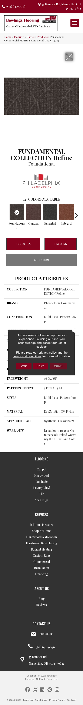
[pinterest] (49, 689)
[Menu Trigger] (74, 23)
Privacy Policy (56, 700)
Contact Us (23, 244)
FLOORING (41, 459)
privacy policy (48, 352)
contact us (46, 634)
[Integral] (66, 212)
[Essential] (50, 212)
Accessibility (14, 700)
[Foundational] (17, 212)
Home (7, 36)
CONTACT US (41, 623)
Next (76, 213)
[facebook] (27, 689)
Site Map (71, 700)
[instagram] (57, 689)
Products (42, 36)
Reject (40, 366)
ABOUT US (41, 588)
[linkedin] (42, 689)
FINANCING (60, 244)
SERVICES (41, 514)
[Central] (33, 212)
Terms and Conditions (35, 700)
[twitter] (35, 689)
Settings (58, 366)
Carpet (31, 36)
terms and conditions (27, 356)
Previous (6, 213)
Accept (24, 366)
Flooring (19, 36)
